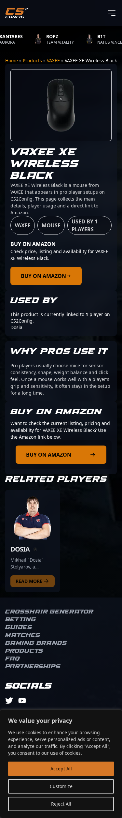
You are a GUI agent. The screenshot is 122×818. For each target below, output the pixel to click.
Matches (22, 635)
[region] (61, 763)
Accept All (61, 768)
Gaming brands (36, 643)
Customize (61, 786)
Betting (20, 620)
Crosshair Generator (49, 612)
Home (11, 60)
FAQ (12, 659)
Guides (18, 627)
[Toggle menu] (111, 13)
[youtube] (22, 700)
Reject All (61, 804)
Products (32, 60)
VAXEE (53, 60)
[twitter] (9, 700)
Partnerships (33, 667)
